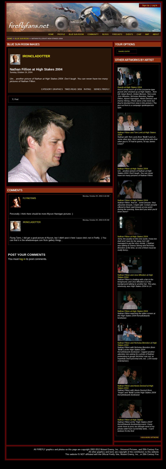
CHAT (139, 34)
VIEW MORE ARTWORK (149, 437)
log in (22, 259)
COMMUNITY (93, 34)
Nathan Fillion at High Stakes (130, 420)
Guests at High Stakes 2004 (130, 87)
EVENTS (129, 34)
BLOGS (105, 34)
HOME (51, 34)
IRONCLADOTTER (36, 56)
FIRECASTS (117, 34)
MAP (147, 34)
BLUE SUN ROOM (76, 34)
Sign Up (145, 5)
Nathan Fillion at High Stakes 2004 (133, 169)
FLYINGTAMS (29, 198)
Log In (154, 5)
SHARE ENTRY (124, 51)
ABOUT (156, 34)
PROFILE (61, 34)
